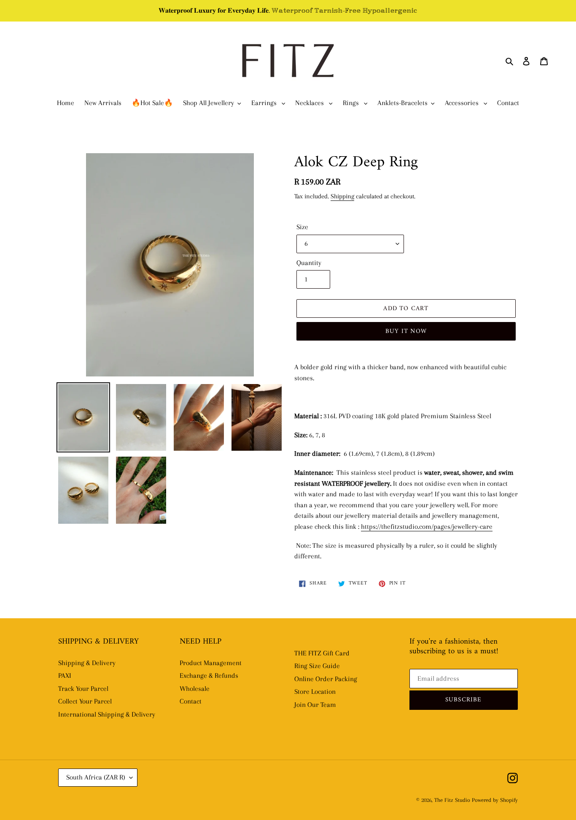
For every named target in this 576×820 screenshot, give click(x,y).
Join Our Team (315, 705)
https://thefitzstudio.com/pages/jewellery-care (427, 526)
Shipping (342, 196)
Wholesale (195, 689)
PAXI (64, 675)
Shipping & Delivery (87, 663)
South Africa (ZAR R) (95, 777)
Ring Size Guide (317, 666)
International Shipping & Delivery (106, 714)
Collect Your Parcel (85, 701)
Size (302, 227)
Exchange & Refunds (209, 675)
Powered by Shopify (495, 800)
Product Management (211, 663)
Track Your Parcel (83, 689)
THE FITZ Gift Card (322, 653)
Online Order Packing (325, 679)
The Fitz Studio (452, 800)
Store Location (315, 691)
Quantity (308, 263)
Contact (191, 701)
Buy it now (406, 331)
